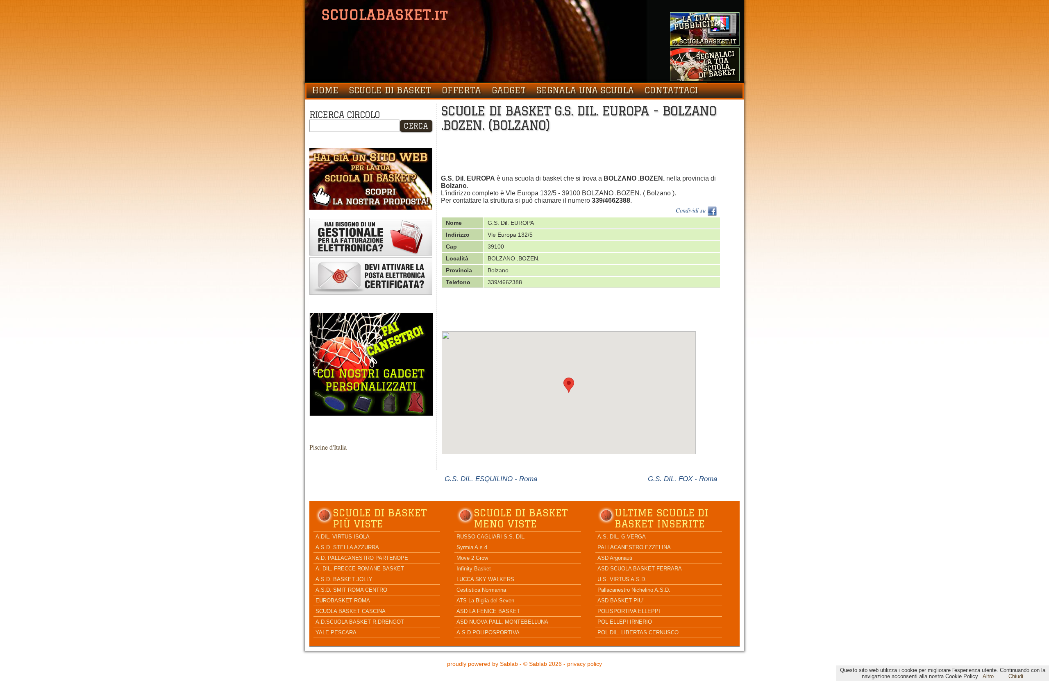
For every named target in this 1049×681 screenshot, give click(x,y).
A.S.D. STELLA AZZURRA (347, 547)
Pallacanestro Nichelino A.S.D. (633, 590)
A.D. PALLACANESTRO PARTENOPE (362, 558)
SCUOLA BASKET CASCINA (351, 611)
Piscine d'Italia (328, 447)
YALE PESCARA (336, 632)
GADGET (509, 90)
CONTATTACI (671, 90)
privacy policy (584, 664)
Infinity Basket (473, 569)
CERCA (416, 126)
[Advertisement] (590, 154)
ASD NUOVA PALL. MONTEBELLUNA (502, 622)
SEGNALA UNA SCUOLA (585, 90)
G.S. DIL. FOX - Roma (682, 479)
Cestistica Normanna (481, 590)
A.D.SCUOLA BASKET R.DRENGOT (360, 622)
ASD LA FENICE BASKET (488, 611)
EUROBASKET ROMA (343, 600)
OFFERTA (461, 90)
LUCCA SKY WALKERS (485, 579)
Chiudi (1015, 676)
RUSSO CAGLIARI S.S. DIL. (491, 537)
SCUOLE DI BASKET (390, 90)
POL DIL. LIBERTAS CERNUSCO (638, 632)
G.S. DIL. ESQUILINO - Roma (491, 479)
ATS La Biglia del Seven (485, 600)
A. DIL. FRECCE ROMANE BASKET (360, 569)
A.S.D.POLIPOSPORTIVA (488, 632)
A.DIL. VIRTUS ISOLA (343, 537)
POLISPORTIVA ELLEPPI (628, 611)
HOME (325, 90)
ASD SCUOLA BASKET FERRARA (639, 569)
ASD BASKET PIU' (620, 600)
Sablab (509, 664)
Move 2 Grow (472, 558)
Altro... (991, 676)
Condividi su (691, 210)
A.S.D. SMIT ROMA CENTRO (351, 590)
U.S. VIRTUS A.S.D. (622, 579)
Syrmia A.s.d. (472, 547)
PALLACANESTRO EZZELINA (634, 547)
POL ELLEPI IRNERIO (624, 622)
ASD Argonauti (614, 558)
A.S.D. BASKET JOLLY (344, 579)
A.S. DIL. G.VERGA (621, 537)
